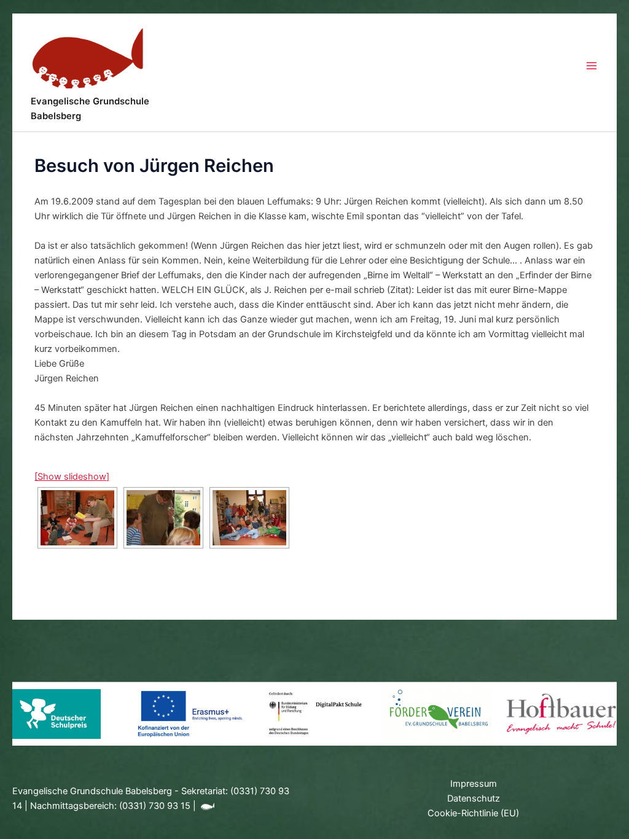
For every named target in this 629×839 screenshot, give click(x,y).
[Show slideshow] (71, 476)
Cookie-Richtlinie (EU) (473, 813)
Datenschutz (473, 798)
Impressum (473, 783)
